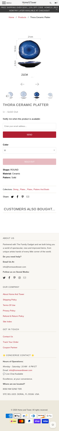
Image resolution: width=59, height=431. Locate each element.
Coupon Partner (10, 347)
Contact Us (8, 336)
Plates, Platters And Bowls (38, 189)
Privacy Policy (9, 310)
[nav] (7, 3)
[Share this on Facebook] (17, 196)
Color (5, 144)
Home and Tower (24, 410)
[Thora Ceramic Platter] (29, 55)
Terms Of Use (9, 305)
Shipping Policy (10, 300)
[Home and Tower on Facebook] (9, 277)
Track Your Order (10, 342)
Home (11, 17)
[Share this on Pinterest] (22, 196)
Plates (23, 189)
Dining (16, 189)
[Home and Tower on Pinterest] (14, 277)
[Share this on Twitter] (12, 196)
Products (22, 17)
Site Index (7, 321)
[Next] (37, 84)
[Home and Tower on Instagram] (19, 277)
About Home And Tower (13, 294)
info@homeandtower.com (20, 370)
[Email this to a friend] (27, 196)
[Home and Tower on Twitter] (4, 277)
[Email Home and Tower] (24, 277)
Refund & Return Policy (13, 316)
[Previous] (22, 84)
